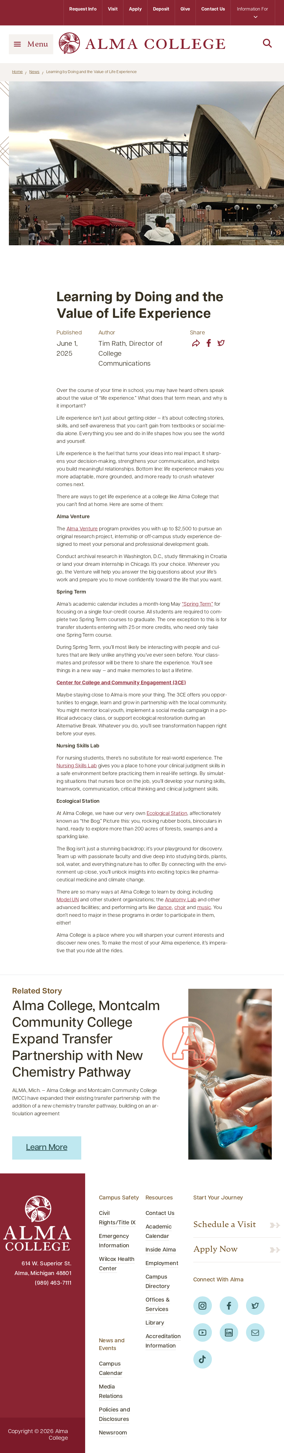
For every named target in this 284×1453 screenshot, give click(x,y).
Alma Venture (82, 529)
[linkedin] (229, 1332)
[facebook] (208, 343)
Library (155, 1323)
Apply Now (215, 1250)
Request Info (82, 9)
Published (69, 333)
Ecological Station (167, 813)
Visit (113, 9)
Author (106, 333)
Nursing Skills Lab (77, 766)
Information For (252, 9)
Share (197, 333)
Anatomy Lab (181, 900)
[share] (196, 343)
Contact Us (213, 9)
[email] (255, 1332)
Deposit (161, 9)
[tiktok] (202, 1359)
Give (185, 9)
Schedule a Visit (224, 1225)
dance (164, 907)
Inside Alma (161, 1250)
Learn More (46, 1148)
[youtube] (202, 1332)
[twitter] (221, 343)
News (34, 72)
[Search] (253, 44)
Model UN (68, 900)
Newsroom (113, 1433)
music (204, 907)
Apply (135, 9)
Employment (162, 1263)
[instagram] (202, 1305)
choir (180, 907)
